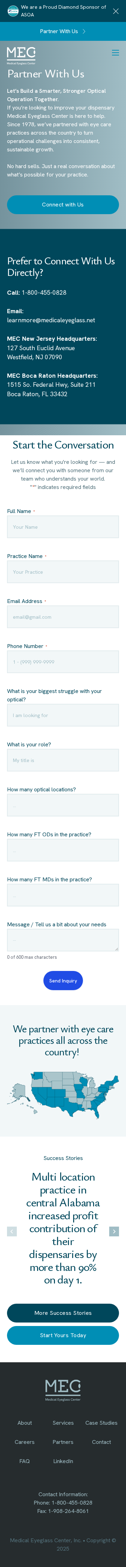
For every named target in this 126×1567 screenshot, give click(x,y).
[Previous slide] (12, 1231)
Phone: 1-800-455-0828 (63, 1502)
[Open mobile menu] (117, 52)
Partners (63, 1442)
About (25, 1422)
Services (63, 1422)
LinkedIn (63, 1461)
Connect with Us (63, 204)
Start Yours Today (63, 1335)
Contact (101, 1442)
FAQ (24, 1461)
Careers (25, 1442)
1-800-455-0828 (44, 292)
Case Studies (101, 1422)
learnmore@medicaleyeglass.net (51, 320)
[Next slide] (114, 1231)
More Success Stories (63, 1313)
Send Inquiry (63, 981)
